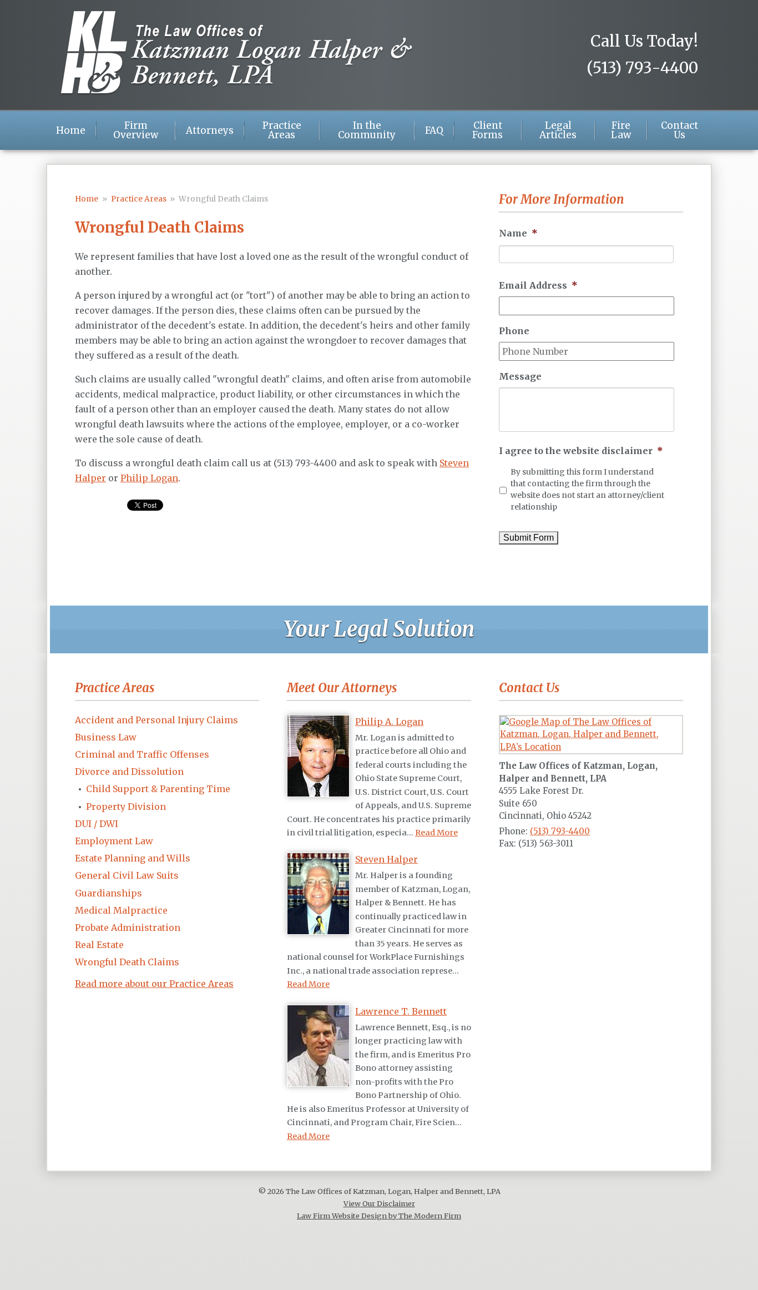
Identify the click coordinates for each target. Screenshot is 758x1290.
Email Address (538, 285)
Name (518, 233)
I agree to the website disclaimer (581, 450)
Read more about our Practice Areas (154, 983)
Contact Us (679, 130)
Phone (514, 330)
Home (70, 130)
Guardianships (108, 893)
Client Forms (487, 130)
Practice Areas (281, 130)
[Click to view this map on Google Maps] (591, 747)
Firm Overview (135, 130)
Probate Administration (127, 927)
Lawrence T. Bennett (401, 1011)
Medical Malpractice (121, 910)
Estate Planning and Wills (132, 858)
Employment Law (114, 840)
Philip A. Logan (389, 721)
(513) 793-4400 (642, 68)
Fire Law (621, 130)
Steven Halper (386, 859)
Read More (436, 833)
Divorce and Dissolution (129, 771)
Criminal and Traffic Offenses (142, 754)
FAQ (434, 130)
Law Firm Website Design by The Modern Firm (379, 1215)
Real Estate (99, 944)
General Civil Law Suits (127, 875)
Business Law (106, 737)
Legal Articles (558, 130)
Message (520, 376)
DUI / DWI (96, 823)
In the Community (367, 130)
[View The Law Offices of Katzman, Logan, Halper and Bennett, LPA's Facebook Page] (507, 869)
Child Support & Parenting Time (158, 788)
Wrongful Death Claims (127, 962)
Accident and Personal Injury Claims (156, 719)
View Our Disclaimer (379, 1203)
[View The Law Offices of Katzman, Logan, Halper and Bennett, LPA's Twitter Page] (526, 869)
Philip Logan (149, 477)
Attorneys (210, 130)
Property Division (126, 806)
